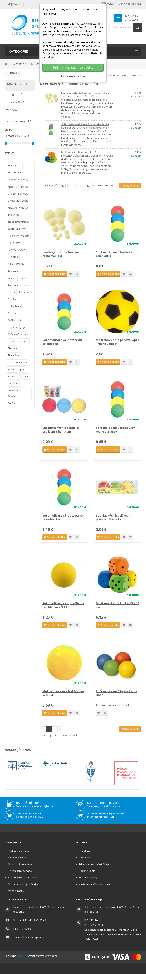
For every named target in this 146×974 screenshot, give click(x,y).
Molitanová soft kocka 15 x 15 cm (80, 152)
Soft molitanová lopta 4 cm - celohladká (116, 254)
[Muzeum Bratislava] (126, 773)
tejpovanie (14, 271)
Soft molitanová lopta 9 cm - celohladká (85, 124)
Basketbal (13, 257)
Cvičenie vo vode (17, 334)
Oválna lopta (15, 320)
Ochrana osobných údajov (23, 884)
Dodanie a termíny (18, 851)
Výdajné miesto (16, 857)
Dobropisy (85, 857)
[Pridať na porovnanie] (77, 274)
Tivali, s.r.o (22, 955)
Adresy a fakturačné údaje (94, 864)
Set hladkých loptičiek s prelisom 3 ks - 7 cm (113, 517)
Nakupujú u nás (18, 750)
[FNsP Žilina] (91, 772)
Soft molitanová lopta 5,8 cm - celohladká (63, 517)
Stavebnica (13, 376)
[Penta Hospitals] (55, 764)
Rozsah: (9, 136)
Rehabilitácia (14, 165)
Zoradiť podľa (50, 185)
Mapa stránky (15, 891)
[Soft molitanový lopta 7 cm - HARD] (117, 662)
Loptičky (12, 327)
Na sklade (17, 101)
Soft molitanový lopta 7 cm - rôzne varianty (116, 429)
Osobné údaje (87, 871)
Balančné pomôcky (18, 193)
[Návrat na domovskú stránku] (6, 63)
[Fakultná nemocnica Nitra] (20, 766)
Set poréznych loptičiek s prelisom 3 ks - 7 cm (60, 429)
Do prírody (14, 242)
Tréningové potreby (18, 221)
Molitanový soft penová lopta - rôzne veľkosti (117, 342)
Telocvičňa (13, 214)
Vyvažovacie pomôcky (14, 393)
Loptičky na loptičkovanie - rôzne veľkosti (85, 93)
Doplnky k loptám (18, 362)
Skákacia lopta (16, 369)
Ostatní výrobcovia (18, 121)
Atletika (12, 299)
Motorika (12, 186)
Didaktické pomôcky (18, 235)
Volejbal (12, 278)
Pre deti (12, 403)
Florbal (11, 292)
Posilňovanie (14, 172)
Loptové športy (16, 228)
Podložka (24, 292)
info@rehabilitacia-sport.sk (28, 937)
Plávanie (12, 348)
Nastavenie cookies (73, 76)
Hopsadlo (23, 341)
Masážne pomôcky (18, 207)
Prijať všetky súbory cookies (73, 68)
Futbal (23, 278)
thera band (14, 355)
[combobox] (125, 27)
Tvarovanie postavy (18, 285)
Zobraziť (79, 185)
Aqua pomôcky (16, 264)
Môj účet (82, 842)
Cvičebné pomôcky (18, 179)
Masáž (24, 186)
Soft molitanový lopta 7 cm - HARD (116, 693)
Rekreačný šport (16, 250)
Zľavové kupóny (88, 877)
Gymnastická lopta (18, 200)
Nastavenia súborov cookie (94, 884)
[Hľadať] (137, 27)
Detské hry (14, 383)
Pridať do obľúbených (70, 274)
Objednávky (86, 851)
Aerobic (12, 313)
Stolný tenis (14, 306)
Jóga (23, 327)
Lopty (11, 341)
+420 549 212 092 (124, 4)
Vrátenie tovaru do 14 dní (22, 877)
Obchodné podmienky (20, 864)
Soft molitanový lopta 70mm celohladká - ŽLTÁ (63, 605)
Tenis (26, 376)
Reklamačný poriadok (20, 871)
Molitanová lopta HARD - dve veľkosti (63, 693)
